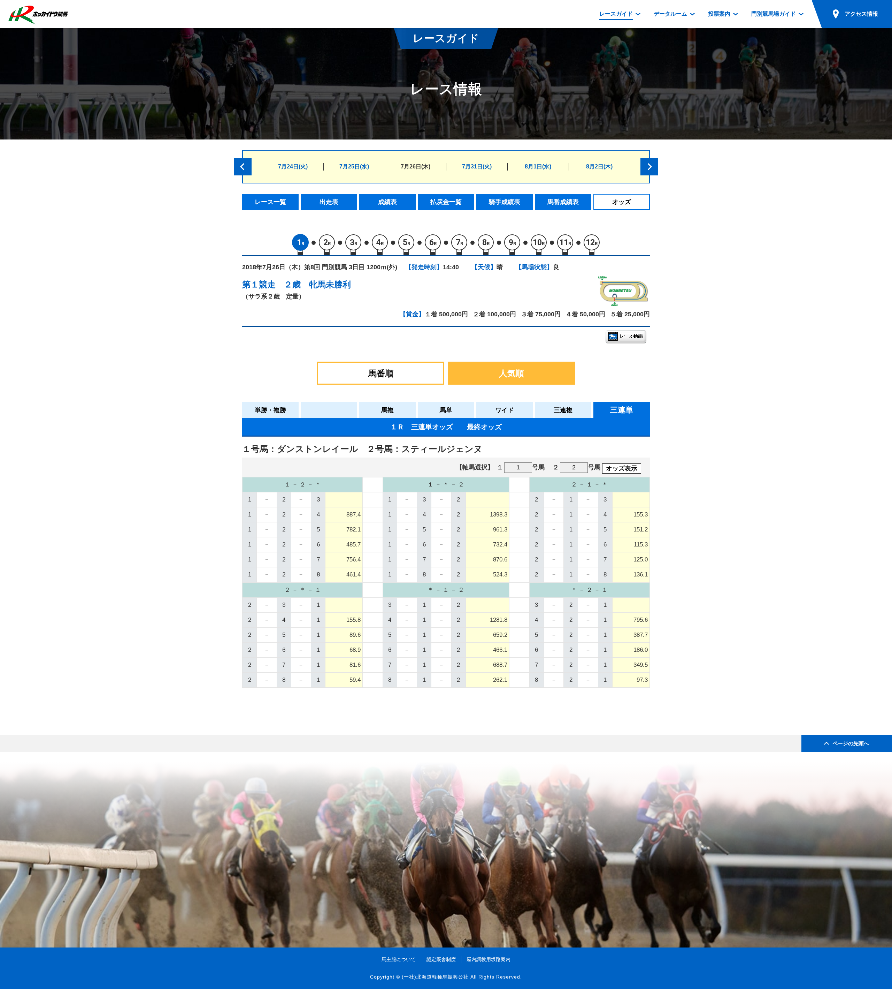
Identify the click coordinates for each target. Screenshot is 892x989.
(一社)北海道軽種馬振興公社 (435, 977)
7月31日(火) (477, 166)
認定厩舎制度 (441, 959)
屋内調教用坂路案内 (488, 959)
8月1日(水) (538, 166)
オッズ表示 (621, 468)
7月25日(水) (354, 166)
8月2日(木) (599, 166)
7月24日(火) (293, 166)
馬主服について (399, 959)
